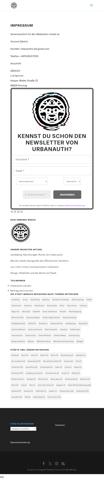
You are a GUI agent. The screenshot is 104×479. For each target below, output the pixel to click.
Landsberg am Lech (34, 373)
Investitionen (39, 305)
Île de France (54, 397)
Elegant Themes (46, 469)
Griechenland (46, 367)
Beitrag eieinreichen (21, 290)
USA (27, 397)
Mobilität (36, 311)
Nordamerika (71, 379)
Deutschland (34, 361)
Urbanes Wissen (60, 335)
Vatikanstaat (39, 397)
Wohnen (31, 341)
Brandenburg (67, 355)
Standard (16, 391)
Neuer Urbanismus (50, 311)
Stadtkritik (32, 323)
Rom (32, 385)
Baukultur (46, 299)
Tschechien (41, 391)
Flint (78, 361)
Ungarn (53, 391)
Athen (34, 355)
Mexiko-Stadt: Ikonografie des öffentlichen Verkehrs (39, 260)
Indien (58, 367)
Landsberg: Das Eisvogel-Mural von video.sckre (36, 254)
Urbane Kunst (30, 335)
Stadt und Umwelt (35, 329)
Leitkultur (83, 305)
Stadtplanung (70, 323)
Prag (24, 385)
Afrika (15, 355)
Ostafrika (85, 379)
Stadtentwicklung (69, 317)
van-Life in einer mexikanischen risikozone (34, 266)
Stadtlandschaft (56, 323)
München (43, 379)
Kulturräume (72, 305)
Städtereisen (75, 329)
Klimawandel (52, 305)
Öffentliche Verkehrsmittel (63, 341)
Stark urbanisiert (51, 329)
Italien (77, 367)
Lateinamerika (52, 373)
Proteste (63, 311)
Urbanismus (82, 391)
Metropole (26, 311)
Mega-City (15, 311)
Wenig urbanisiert (18, 341)
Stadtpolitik (83, 323)
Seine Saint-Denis (46, 385)
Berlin (54, 355)
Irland (68, 367)
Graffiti (89, 299)
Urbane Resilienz (44, 335)
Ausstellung (35, 299)
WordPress (71, 469)
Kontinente (17, 373)
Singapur (60, 385)
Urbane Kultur (67, 391)
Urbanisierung (74, 335)
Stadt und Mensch (18, 329)
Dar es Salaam (18, 361)
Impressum (60, 425)
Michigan (31, 379)
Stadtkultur (43, 323)
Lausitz (65, 373)
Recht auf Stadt (17, 317)
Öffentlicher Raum (44, 341)
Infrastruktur (16, 305)
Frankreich (17, 367)
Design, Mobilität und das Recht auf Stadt (33, 272)
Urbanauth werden (20, 285)
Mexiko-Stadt (18, 379)
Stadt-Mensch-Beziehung (79, 385)
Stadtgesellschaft (18, 323)
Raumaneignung (75, 311)
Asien (24, 355)
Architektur (16, 299)
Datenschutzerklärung (74, 205)
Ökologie (80, 341)
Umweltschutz (17, 335)
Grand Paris (32, 367)
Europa (68, 361)
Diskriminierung (78, 299)
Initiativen (28, 305)
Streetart (63, 329)
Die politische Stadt (52, 361)
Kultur (62, 305)
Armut (25, 299)
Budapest (80, 355)
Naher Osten (56, 379)
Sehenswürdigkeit (33, 317)
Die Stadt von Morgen (61, 299)
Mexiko (76, 373)
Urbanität (17, 397)
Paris (15, 385)
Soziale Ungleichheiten (51, 317)
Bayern (44, 355)
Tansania (28, 391)
